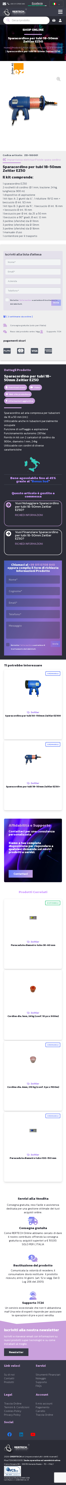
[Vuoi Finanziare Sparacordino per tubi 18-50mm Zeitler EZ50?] (10, 533)
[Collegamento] (4, 3)
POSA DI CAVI (30, 47)
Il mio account (44, 1403)
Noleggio (41, 1378)
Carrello (40, 1411)
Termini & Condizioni (16, 1407)
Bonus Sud (40, 481)
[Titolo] (7, 351)
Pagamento (42, 1407)
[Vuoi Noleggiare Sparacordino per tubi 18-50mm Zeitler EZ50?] (10, 505)
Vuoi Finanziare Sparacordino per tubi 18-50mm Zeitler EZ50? (36, 535)
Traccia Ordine (12, 1403)
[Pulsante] (60, 11)
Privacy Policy (12, 1415)
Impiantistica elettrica (20, 160)
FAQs (39, 1386)
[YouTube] (32, 1434)
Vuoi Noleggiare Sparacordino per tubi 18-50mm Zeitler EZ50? (37, 506)
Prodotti (16, 47)
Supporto (41, 1382)
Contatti (9, 1378)
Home (7, 47)
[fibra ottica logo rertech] (15, 13)
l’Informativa (25, 300)
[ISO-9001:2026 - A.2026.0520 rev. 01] (33, 1471)
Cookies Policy (12, 1411)
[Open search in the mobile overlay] (26, 20)
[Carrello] (53, 20)
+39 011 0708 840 (42, 564)
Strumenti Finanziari (48, 1374)
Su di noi (9, 1374)
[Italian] (56, 4)
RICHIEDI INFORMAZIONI (29, 515)
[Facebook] (9, 1434)
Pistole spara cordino (50, 47)
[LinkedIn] (21, 1434)
